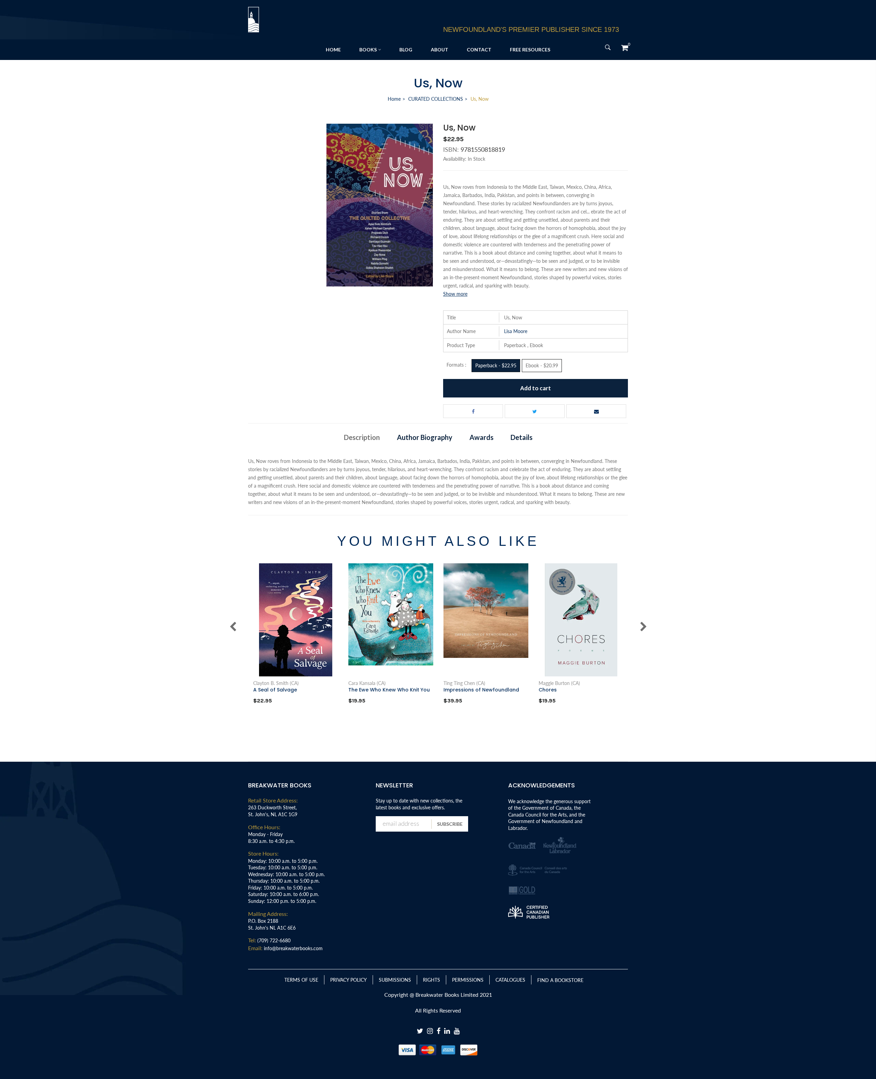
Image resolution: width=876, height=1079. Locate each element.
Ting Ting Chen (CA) (464, 683)
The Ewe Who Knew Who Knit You (389, 690)
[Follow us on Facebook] (473, 411)
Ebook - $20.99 (542, 365)
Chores (548, 690)
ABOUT (439, 49)
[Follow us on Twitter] (535, 411)
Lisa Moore (515, 331)
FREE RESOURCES (530, 49)
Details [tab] (521, 437)
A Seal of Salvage (275, 690)
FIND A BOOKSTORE (560, 980)
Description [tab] (362, 437)
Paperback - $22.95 (495, 365)
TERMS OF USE (301, 980)
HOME (333, 49)
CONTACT (479, 49)
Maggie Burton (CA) (559, 683)
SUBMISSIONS (395, 980)
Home (394, 99)
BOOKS (368, 49)
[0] (624, 47)
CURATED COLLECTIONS (435, 99)
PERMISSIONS (468, 980)
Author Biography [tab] (424, 437)
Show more (455, 294)
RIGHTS (431, 980)
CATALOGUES (510, 980)
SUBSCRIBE (450, 824)
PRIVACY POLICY (348, 980)
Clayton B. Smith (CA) (276, 683)
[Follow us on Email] (596, 411)
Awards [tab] (481, 437)
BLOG (405, 49)
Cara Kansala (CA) (367, 683)
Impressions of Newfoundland (481, 690)
